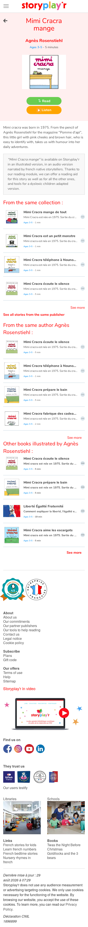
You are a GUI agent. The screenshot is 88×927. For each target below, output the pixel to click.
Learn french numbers (19, 849)
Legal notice (12, 638)
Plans (7, 655)
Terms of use (12, 672)
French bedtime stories (20, 853)
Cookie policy (13, 642)
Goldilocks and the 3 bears (62, 855)
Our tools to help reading (21, 629)
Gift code (10, 659)
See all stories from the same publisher (34, 314)
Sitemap (9, 681)
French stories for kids (19, 844)
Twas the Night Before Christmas (64, 847)
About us (10, 617)
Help (6, 676)
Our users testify (15, 787)
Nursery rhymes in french (17, 859)
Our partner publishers (20, 625)
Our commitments (16, 621)
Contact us (11, 634)
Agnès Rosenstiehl (44, 40)
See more (77, 307)
